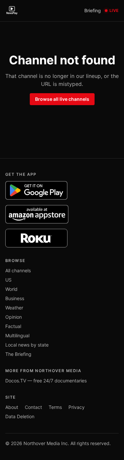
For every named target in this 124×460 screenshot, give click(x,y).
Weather (14, 307)
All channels (18, 270)
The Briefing (18, 354)
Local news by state (27, 345)
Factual (13, 326)
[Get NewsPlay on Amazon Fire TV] (36, 214)
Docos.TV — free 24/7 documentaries (46, 380)
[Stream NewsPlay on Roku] (36, 238)
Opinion (13, 317)
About (11, 407)
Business (14, 298)
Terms (55, 407)
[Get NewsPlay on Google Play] (36, 190)
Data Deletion (19, 416)
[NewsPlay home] (12, 10)
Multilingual (17, 335)
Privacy (76, 407)
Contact (33, 407)
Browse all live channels (62, 99)
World (11, 289)
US (8, 280)
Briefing (92, 10)
